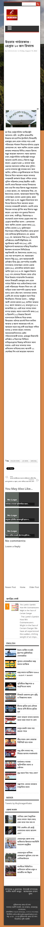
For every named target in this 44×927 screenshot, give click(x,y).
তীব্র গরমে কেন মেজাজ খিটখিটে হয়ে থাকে (26, 741)
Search (38, 4)
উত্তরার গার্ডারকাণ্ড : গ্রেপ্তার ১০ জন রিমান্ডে (19, 44)
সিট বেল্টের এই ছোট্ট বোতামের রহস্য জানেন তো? (26, 830)
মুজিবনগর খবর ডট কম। (28, 917)
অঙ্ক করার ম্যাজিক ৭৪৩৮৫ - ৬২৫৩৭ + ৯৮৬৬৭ (28, 674)
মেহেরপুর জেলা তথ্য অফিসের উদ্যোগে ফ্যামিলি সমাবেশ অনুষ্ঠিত (28, 842)
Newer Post (10, 587)
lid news (25, 461)
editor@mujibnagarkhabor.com (25, 914)
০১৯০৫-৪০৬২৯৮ (19, 912)
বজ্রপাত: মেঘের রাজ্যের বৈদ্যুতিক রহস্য (27, 785)
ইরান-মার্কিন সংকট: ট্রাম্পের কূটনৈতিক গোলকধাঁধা (25, 653)
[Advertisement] (22, 81)
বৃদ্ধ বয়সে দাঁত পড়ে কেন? (27, 773)
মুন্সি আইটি (26, 919)
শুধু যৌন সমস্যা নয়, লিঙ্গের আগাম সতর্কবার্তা (27, 752)
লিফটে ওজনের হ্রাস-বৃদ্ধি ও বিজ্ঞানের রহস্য (27, 696)
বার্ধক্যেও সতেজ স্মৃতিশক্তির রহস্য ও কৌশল (25, 765)
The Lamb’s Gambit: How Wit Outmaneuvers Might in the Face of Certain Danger (29, 609)
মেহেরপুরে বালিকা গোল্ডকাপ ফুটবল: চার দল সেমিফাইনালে (27, 856)
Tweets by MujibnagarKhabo (18, 803)
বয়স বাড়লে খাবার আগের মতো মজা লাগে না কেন (28, 718)
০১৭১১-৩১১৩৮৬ (32, 912)
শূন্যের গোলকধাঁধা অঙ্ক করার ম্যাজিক (26, 663)
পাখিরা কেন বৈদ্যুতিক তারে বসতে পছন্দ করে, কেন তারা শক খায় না (26, 819)
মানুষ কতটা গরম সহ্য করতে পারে (26, 730)
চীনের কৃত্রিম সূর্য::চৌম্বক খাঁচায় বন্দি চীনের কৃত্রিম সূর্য (27, 709)
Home (22, 587)
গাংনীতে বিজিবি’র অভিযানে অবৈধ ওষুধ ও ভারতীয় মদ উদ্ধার (27, 869)
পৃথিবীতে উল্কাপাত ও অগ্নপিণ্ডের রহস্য (25, 685)
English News (15, 461)
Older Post (34, 587)
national (34, 461)
